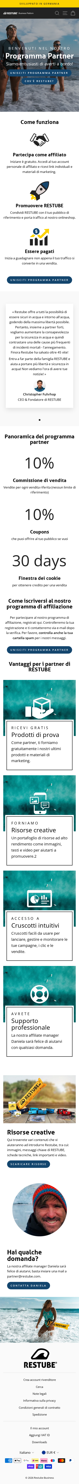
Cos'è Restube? (39, 81)
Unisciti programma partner (39, 73)
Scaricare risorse (29, 1164)
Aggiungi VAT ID (39, 1435)
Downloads (39, 1442)
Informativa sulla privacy (39, 1400)
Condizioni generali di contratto (39, 1407)
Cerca (39, 1387)
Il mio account (39, 1428)
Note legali (40, 1394)
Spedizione (39, 1414)
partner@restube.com (23, 1276)
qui (39, 622)
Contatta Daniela (29, 1285)
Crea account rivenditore (39, 1380)
